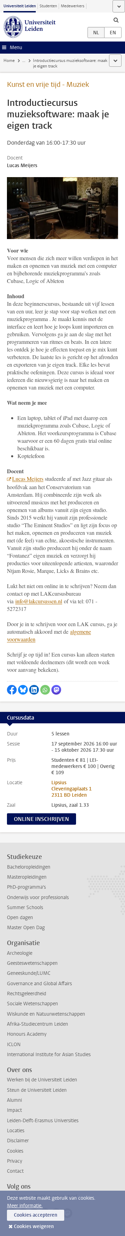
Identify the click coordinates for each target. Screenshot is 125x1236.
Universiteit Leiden (19, 6)
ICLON (13, 1044)
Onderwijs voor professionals (38, 897)
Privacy (14, 1161)
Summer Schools (25, 907)
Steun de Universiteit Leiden (37, 1090)
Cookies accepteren (35, 1215)
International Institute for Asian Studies (49, 1054)
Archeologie (19, 953)
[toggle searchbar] (116, 19)
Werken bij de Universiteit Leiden (42, 1080)
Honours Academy (27, 1034)
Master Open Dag (26, 927)
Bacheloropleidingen (28, 867)
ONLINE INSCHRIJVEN (41, 819)
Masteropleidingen (27, 877)
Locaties (15, 1130)
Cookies (15, 1151)
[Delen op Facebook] (12, 690)
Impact (14, 1110)
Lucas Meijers (27, 478)
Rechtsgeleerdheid (26, 993)
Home (9, 60)
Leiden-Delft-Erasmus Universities (42, 1120)
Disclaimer (18, 1140)
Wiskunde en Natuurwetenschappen (46, 1014)
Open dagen (20, 917)
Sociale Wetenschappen (32, 1003)
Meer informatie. (25, 1205)
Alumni (14, 1100)
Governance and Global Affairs (39, 983)
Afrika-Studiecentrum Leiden (37, 1024)
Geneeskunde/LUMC (28, 973)
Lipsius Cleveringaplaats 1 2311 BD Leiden (71, 788)
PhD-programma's (26, 887)
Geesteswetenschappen (32, 963)
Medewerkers (72, 6)
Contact (15, 1171)
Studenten (48, 6)
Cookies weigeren (34, 1226)
